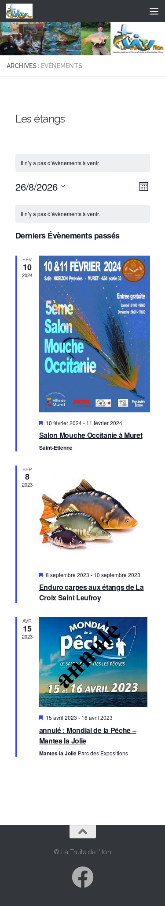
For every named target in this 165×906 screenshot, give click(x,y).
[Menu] (154, 11)
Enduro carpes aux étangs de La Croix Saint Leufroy (91, 592)
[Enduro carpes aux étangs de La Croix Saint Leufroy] (94, 515)
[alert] (82, 214)
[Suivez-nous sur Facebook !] (83, 877)
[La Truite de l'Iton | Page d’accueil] (23, 11)
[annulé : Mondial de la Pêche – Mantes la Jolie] (94, 662)
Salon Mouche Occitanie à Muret (91, 435)
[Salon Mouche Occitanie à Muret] (94, 334)
